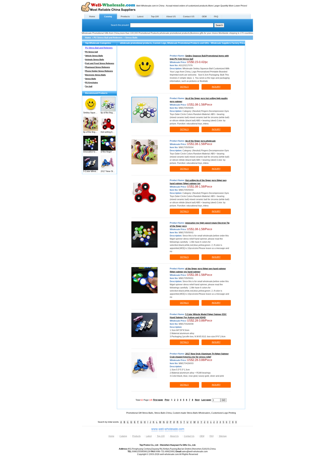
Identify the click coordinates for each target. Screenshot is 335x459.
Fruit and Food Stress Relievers (99, 63)
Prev (167, 400)
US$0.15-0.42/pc (197, 62)
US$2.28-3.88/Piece (199, 320)
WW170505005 (186, 108)
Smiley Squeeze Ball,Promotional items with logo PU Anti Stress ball (90, 112)
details (184, 87)
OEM (204, 16)
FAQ (216, 16)
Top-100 (155, 16)
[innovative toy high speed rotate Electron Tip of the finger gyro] (90, 150)
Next (197, 400)
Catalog (108, 16)
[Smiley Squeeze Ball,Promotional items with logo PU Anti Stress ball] (90, 111)
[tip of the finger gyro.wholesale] (90, 130)
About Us (174, 436)
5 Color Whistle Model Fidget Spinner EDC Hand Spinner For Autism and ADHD (90, 171)
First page (158, 400)
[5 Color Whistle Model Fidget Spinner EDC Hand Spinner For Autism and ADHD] (90, 169)
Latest (140, 16)
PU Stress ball (91, 52)
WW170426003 (186, 363)
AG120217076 (186, 65)
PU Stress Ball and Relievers (108, 37)
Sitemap (223, 436)
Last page (206, 400)
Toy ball (88, 86)
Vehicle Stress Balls (94, 56)
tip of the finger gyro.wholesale (90, 132)
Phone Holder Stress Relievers (99, 71)
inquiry (216, 87)
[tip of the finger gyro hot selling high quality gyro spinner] (108, 111)
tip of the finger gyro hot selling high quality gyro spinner (108, 112)
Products (125, 16)
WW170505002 (186, 232)
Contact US (188, 16)
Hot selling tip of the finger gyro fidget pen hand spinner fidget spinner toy (108, 132)
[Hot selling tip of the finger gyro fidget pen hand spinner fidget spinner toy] (108, 130)
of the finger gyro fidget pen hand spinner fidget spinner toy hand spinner (108, 152)
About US (171, 16)
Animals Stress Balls (94, 59)
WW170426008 (186, 324)
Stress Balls (131, 37)
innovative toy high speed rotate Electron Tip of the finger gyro (90, 152)
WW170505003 (186, 190)
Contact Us (189, 436)
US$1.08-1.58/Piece (199, 104)
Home (92, 16)
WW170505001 (186, 278)
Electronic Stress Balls (95, 75)
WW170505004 (186, 147)
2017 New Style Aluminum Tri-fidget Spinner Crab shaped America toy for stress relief (108, 171)
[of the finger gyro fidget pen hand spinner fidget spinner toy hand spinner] (108, 150)
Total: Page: (144, 400)
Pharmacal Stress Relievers (97, 67)
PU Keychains (91, 82)
